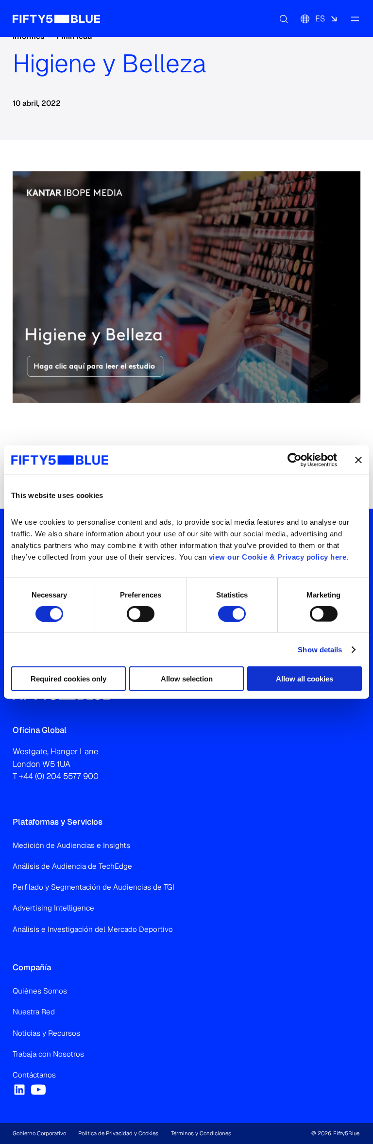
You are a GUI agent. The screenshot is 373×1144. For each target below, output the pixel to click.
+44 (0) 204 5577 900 (59, 776)
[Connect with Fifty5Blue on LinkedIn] (19, 1089)
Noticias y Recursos (46, 1033)
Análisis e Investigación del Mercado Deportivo (93, 929)
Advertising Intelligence (53, 908)
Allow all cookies (304, 679)
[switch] (140, 613)
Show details (320, 649)
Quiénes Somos (40, 991)
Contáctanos (34, 1075)
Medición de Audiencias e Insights (71, 845)
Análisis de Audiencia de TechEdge (72, 866)
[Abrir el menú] (354, 18)
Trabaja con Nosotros (48, 1054)
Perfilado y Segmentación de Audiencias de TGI (93, 887)
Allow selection (187, 679)
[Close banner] (358, 459)
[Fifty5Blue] (56, 18)
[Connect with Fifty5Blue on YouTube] (38, 1089)
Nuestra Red (34, 1012)
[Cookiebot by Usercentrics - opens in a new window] (294, 459)
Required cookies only (68, 679)
